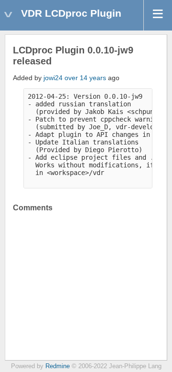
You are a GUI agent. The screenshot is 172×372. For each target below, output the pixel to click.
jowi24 (53, 78)
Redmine (57, 366)
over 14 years (85, 78)
